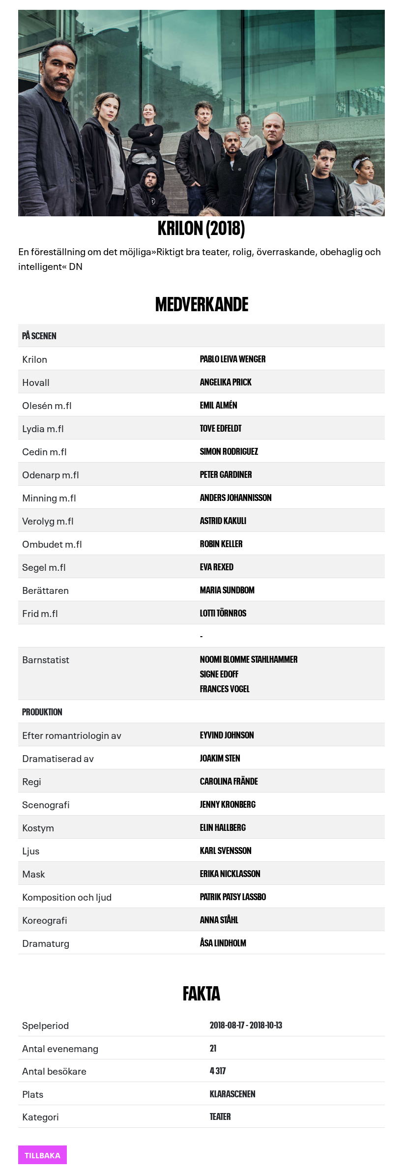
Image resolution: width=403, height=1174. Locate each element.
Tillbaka (42, 1154)
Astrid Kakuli (223, 520)
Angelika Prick (226, 381)
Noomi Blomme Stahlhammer (249, 658)
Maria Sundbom (227, 589)
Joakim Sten (220, 757)
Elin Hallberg (223, 827)
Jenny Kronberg (228, 803)
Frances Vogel (225, 688)
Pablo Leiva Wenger (233, 358)
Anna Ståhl (219, 919)
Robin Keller (221, 543)
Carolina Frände (229, 780)
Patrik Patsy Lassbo (233, 896)
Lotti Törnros (223, 612)
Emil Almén (218, 404)
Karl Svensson (226, 850)
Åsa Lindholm (223, 942)
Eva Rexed (216, 566)
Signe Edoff (219, 673)
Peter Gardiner (226, 474)
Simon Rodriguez (229, 450)
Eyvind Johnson (227, 734)
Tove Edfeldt (220, 427)
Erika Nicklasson (230, 873)
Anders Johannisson (236, 497)
